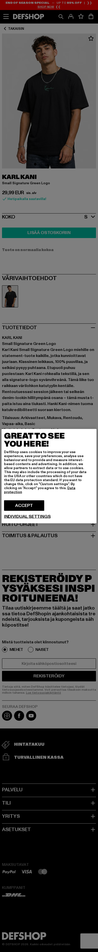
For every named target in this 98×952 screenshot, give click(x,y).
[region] (49, 476)
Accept (24, 505)
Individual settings (27, 516)
